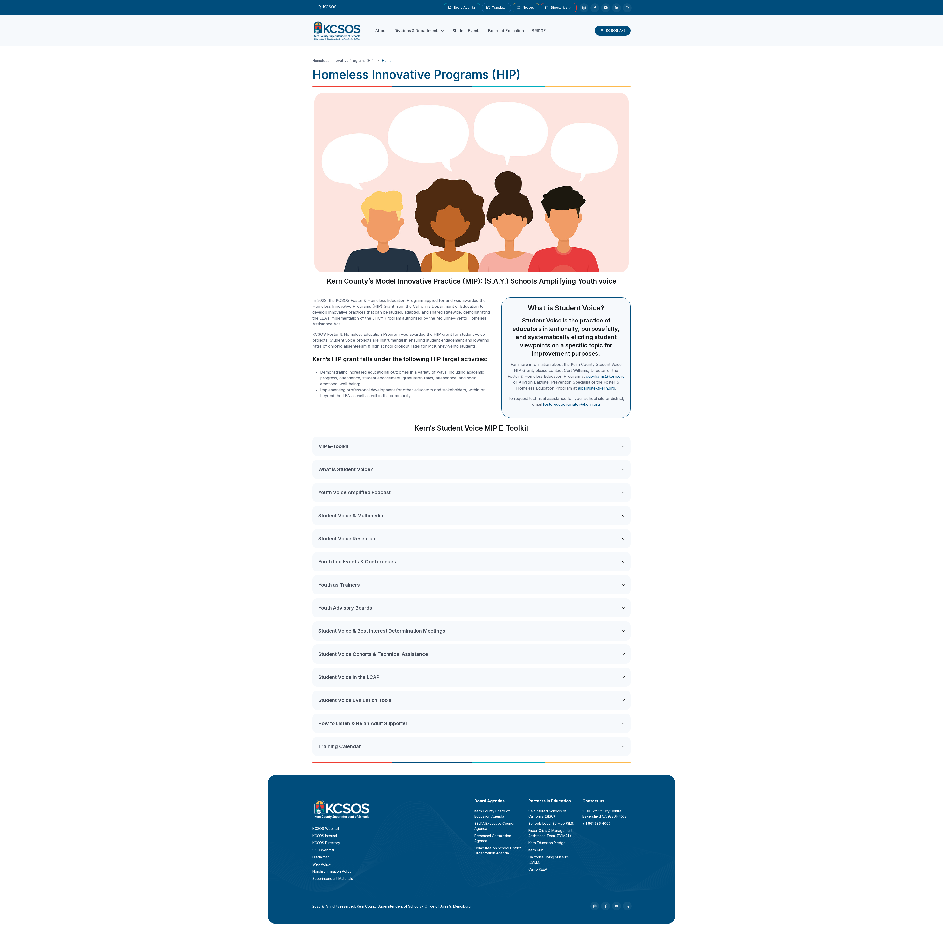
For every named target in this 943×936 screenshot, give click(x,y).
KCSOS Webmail (325, 828)
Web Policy (321, 864)
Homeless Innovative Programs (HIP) (343, 60)
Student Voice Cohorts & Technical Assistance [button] (373, 654)
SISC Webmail (323, 850)
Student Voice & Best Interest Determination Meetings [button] (381, 631)
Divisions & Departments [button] (416, 30)
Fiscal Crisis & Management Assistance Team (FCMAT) (550, 833)
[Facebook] (594, 7)
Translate (499, 7)
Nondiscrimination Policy (332, 871)
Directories (559, 7)
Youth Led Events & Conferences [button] (357, 562)
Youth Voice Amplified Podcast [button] (354, 492)
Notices (528, 7)
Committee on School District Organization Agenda (497, 850)
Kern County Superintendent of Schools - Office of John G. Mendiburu (414, 906)
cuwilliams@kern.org (605, 376)
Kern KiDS (536, 850)
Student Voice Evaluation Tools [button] (354, 700)
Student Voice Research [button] (346, 539)
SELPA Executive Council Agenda (494, 826)
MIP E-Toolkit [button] (333, 446)
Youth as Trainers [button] (339, 585)
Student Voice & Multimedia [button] (350, 515)
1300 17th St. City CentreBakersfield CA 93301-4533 (604, 813)
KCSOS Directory (326, 843)
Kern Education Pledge (547, 843)
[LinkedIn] (616, 7)
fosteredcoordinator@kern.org (571, 404)
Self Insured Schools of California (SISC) (547, 813)
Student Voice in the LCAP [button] (348, 677)
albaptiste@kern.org (596, 388)
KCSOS (330, 6)
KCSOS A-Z (615, 30)
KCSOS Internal (324, 836)
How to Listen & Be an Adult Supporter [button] (363, 723)
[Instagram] (584, 7)
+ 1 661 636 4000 (596, 823)
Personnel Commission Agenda (492, 838)
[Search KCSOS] (627, 7)
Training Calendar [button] (339, 746)
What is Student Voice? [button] (345, 469)
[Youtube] (605, 7)
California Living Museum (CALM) (548, 859)
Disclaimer (320, 857)
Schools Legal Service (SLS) (551, 823)
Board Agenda (464, 7)
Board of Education (506, 30)
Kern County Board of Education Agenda (492, 813)
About (381, 30)
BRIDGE (539, 30)
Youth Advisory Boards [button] (345, 608)
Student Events (466, 30)
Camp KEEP (537, 869)
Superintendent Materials (332, 878)
